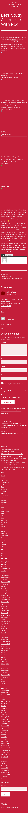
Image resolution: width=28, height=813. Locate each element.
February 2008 (5, 770)
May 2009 (4, 737)
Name (3, 358)
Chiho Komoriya (6, 274)
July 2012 (3, 652)
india (2, 498)
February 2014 (5, 610)
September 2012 (5, 648)
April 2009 (4, 739)
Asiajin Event (4, 480)
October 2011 (4, 672)
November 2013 (5, 617)
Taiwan (3, 542)
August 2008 (4, 756)
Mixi (13, 278)
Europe (3, 493)
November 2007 (5, 776)
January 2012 (4, 666)
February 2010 (5, 717)
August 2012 (4, 650)
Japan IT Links (5, 511)
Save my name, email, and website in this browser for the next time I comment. (13, 383)
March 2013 (4, 635)
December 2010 (5, 694)
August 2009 (4, 730)
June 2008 (4, 761)
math (10, 278)
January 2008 (5, 772)
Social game (4, 535)
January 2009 (5, 745)
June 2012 (4, 655)
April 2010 (3, 712)
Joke (2, 513)
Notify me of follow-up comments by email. (14, 391)
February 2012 (5, 663)
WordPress (15, 807)
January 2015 (4, 595)
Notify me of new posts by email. (11, 397)
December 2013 (5, 615)
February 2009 (5, 743)
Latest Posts (9, 255)
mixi (24, 37)
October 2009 (5, 725)
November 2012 (5, 644)
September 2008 (5, 754)
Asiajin (14, 2)
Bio (3, 255)
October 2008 (5, 752)
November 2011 (5, 670)
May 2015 (3, 586)
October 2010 (5, 699)
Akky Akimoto (12, 292)
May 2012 (3, 657)
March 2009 (4, 741)
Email (3, 366)
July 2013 (3, 626)
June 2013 (4, 628)
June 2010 (4, 708)
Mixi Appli (17, 278)
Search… (3, 785)
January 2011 (4, 692)
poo (21, 278)
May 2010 (3, 710)
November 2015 (5, 577)
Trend (2, 546)
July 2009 (3, 732)
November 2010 (5, 697)
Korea (2, 515)
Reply (2, 311)
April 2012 (3, 659)
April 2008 (4, 765)
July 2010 (3, 706)
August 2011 (4, 677)
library (2, 518)
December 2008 (5, 748)
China (2, 487)
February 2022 (5, 562)
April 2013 (3, 632)
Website (3, 375)
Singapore (4, 533)
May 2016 (3, 570)
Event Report (4, 495)
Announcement (5, 478)
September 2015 (5, 582)
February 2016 (5, 575)
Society (3, 537)
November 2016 (5, 568)
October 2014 (5, 602)
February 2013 (5, 637)
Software (3, 540)
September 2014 (5, 604)
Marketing (4, 520)
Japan (10, 276)
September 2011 (5, 675)
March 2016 (4, 573)
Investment (4, 502)
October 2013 (5, 619)
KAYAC (6, 278)
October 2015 (5, 579)
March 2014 (4, 608)
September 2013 (5, 621)
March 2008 (4, 768)
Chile (2, 484)
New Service (4, 522)
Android (3, 475)
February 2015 (5, 593)
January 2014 (4, 613)
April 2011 (3, 686)
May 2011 (3, 683)
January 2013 (4, 639)
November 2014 (5, 599)
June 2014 (4, 606)
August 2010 (4, 703)
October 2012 (5, 646)
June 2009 (4, 734)
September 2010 (5, 701)
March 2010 (4, 714)
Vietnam (3, 553)
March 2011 (4, 688)
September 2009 (5, 728)
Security (3, 529)
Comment (4, 342)
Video (2, 551)
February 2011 (5, 690)
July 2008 (3, 759)
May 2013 (3, 630)
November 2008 (5, 750)
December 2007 (5, 774)
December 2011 (5, 668)
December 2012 (5, 641)
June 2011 (3, 681)
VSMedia (3, 555)
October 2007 (5, 779)
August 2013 (4, 624)
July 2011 (3, 679)
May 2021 (3, 564)
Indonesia (3, 500)
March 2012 (4, 661)
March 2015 (4, 590)
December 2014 (5, 597)
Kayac (15, 37)
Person (3, 526)
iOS (2, 504)
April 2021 (3, 566)
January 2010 (4, 719)
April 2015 (3, 588)
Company (3, 491)
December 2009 (5, 721)
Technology (4, 544)
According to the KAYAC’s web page (12, 223)
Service (3, 531)
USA (2, 549)
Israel (2, 507)
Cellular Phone (5, 482)
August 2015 (4, 584)
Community (4, 489)
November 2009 (5, 723)
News (2, 524)
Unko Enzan (14, 40)
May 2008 (4, 763)
